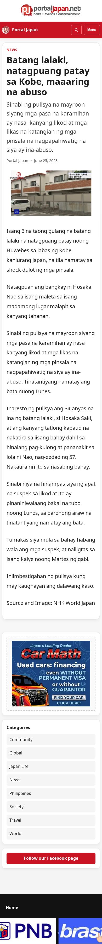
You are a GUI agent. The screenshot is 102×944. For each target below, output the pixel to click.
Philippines (20, 793)
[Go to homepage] (51, 10)
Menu (91, 30)
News (12, 50)
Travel (15, 820)
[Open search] (76, 30)
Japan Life (19, 766)
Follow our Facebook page (51, 858)
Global (15, 753)
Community (20, 739)
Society (16, 807)
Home (12, 907)
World (15, 833)
